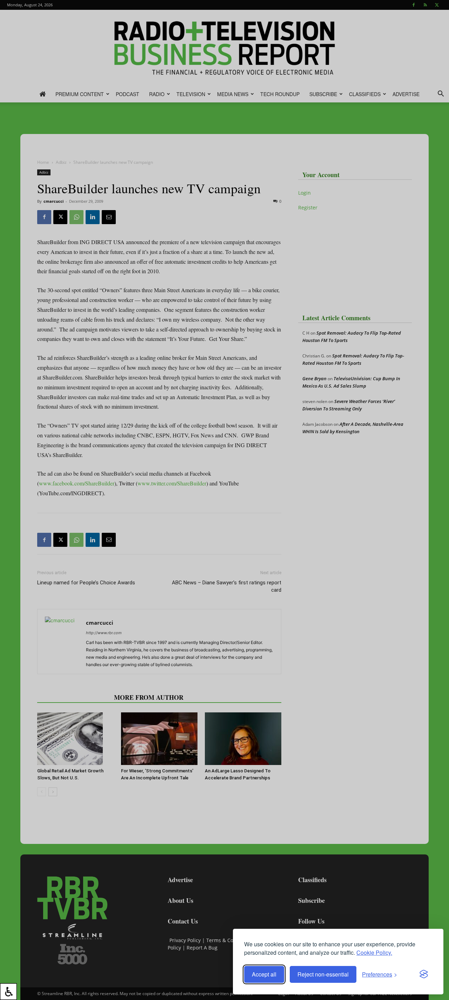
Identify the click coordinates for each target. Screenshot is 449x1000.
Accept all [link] (264, 974)
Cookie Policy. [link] (374, 952)
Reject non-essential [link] (323, 974)
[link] (8, 991)
